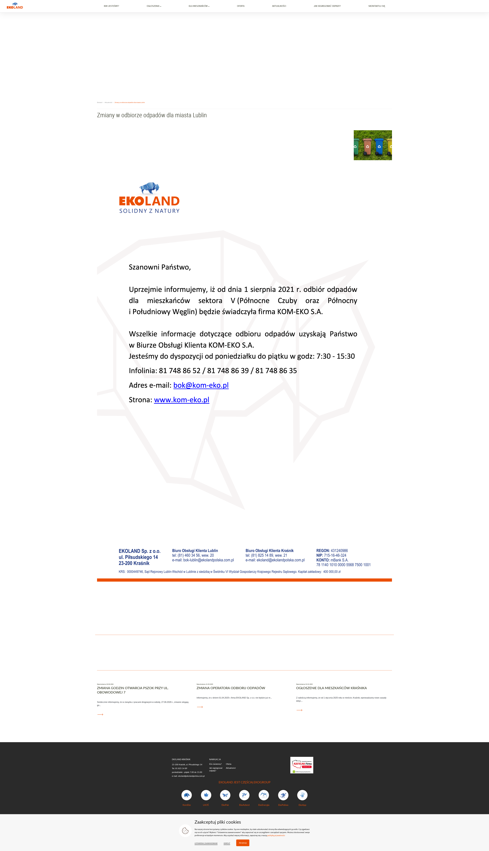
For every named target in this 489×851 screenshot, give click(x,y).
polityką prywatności (276, 835)
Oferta (240, 6)
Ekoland (99, 102)
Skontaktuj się (376, 6)
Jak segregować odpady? (327, 6)
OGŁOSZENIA (153, 6)
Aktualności (279, 6)
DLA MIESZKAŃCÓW (198, 6)
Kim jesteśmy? (111, 6)
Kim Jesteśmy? (215, 764)
